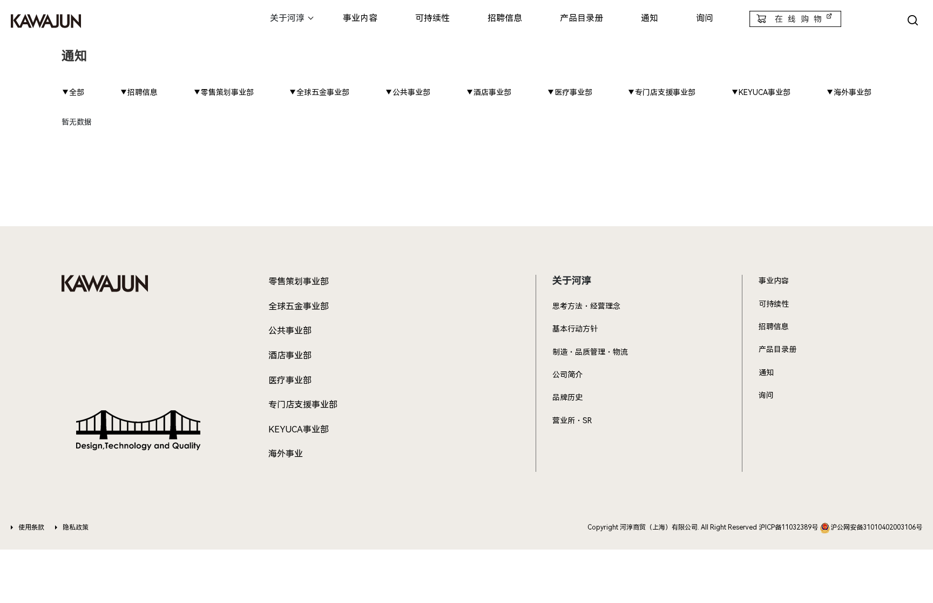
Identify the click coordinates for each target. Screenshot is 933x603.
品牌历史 (567, 397)
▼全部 (73, 92)
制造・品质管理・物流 (590, 352)
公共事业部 (290, 331)
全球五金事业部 (298, 306)
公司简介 (567, 374)
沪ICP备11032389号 (788, 527)
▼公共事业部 (407, 92)
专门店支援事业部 (302, 404)
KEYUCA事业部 (298, 429)
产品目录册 (581, 18)
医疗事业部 (290, 380)
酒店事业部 (290, 355)
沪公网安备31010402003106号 (876, 527)
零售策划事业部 (298, 281)
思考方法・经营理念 (586, 306)
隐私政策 (76, 527)
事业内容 (360, 18)
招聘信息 (505, 18)
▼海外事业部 (848, 92)
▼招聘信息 (139, 92)
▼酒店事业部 (488, 92)
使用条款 (31, 527)
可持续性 (432, 18)
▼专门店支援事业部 (661, 92)
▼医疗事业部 (569, 92)
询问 (704, 18)
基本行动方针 (575, 328)
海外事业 (285, 454)
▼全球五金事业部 (319, 92)
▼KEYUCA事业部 (760, 92)
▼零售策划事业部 (223, 92)
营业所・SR (572, 420)
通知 (649, 18)
